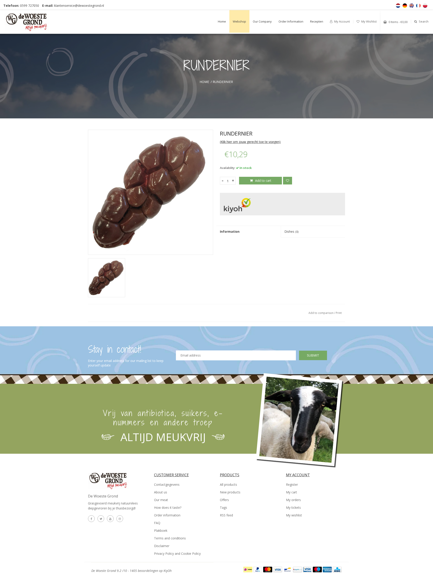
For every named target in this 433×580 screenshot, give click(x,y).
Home (222, 21)
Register (292, 484)
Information (230, 231)
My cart (291, 492)
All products (228, 484)
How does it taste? (167, 507)
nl (398, 5)
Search (423, 21)
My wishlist (369, 21)
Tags (223, 507)
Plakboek (160, 530)
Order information (291, 21)
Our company (262, 21)
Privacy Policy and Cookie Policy (177, 553)
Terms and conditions (170, 538)
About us (160, 492)
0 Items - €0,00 (398, 22)
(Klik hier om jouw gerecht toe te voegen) (250, 142)
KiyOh (168, 570)
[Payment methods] (248, 569)
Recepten (316, 21)
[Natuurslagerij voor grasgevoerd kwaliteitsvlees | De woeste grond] (32, 20)
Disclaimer (161, 546)
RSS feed (226, 515)
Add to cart (263, 180)
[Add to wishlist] (287, 180)
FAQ (157, 523)
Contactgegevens (167, 484)
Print (339, 313)
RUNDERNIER (223, 82)
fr (418, 5)
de (405, 5)
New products (230, 492)
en (411, 5)
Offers (224, 500)
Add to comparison (321, 313)
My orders (293, 500)
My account (342, 21)
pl (425, 5)
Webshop (239, 21)
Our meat (161, 500)
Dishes (291, 231)
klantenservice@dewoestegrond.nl (79, 5)
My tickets (293, 507)
